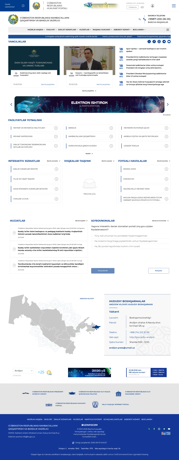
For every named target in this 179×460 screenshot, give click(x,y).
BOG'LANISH (147, 419)
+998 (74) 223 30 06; (139, 332)
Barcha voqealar (107, 161)
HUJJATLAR (84, 30)
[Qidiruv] (139, 19)
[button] (174, 5)
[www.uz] (166, 433)
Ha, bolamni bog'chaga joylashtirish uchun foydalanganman (126, 241)
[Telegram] (164, 41)
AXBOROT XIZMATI (132, 419)
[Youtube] (169, 41)
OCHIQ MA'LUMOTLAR (112, 419)
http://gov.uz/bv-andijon (142, 337)
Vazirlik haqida (35, 30)
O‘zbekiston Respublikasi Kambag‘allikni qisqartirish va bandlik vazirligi (33, 427)
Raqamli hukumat (101, 30)
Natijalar (158, 271)
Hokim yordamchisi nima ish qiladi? (90, 37)
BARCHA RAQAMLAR (158, 22)
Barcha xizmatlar (52, 161)
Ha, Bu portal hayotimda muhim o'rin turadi (117, 246)
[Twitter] (149, 41)
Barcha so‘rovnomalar (159, 221)
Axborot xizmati (122, 30)
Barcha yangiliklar (88, 91)
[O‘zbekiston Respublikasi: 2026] (89, 372)
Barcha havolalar (162, 161)
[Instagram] (159, 41)
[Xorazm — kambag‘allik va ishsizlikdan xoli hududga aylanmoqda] (89, 60)
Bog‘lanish (138, 30)
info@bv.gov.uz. (28, 437)
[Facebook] (154, 41)
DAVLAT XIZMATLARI (62, 419)
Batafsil (88, 153)
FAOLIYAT (48, 419)
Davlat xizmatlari (67, 30)
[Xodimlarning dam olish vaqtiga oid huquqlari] (34, 60)
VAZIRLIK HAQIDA (34, 419)
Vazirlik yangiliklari (48, 84)
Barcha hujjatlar (80, 221)
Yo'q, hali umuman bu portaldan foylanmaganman (120, 236)
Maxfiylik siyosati (93, 419)
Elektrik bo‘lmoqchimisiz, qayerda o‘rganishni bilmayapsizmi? (135, 37)
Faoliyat (50, 30)
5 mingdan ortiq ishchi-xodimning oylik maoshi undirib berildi (44, 37)
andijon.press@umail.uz (122, 348)
